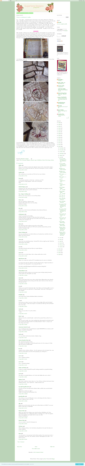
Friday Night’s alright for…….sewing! (62, 188)
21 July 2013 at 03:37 (23, 313)
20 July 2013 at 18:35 (23, 205)
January (61, 246)
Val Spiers (21, 426)
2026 (59, 122)
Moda (43, 160)
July (60, 157)
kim (19, 348)
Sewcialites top (61, 83)
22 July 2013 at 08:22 (23, 401)
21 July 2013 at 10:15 (23, 337)
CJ (19, 300)
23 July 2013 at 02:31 (23, 423)
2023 (59, 128)
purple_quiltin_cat (61, 82)
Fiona (20, 178)
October (61, 151)
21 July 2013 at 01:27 (23, 292)
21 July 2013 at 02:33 (23, 306)
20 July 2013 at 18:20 (23, 197)
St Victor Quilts (61, 85)
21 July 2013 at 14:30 (23, 359)
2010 (59, 252)
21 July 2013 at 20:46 (23, 384)
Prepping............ (60, 80)
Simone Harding (22, 232)
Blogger (53, 458)
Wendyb (59, 22)
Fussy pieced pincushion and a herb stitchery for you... (62, 99)
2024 (59, 126)
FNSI (20, 160)
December (61, 148)
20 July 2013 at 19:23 (23, 229)
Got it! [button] (79, 464)
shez (19, 208)
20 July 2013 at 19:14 (23, 221)
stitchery (52, 160)
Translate (66, 30)
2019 (59, 135)
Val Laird (60, 105)
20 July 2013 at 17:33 (23, 184)
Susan (20, 239)
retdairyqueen (21, 214)
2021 (59, 131)
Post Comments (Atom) (38, 452)
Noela (20, 334)
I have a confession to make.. (62, 180)
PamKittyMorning (61, 102)
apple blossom (21, 258)
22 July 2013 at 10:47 (23, 408)
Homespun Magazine (26, 160)
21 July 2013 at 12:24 (23, 346)
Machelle (20, 294)
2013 (59, 146)
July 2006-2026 (61, 103)
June (60, 237)
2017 (59, 139)
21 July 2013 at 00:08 (23, 275)
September (61, 153)
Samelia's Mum (61, 114)
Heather (20, 172)
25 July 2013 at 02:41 (23, 439)
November (61, 149)
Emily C (20, 316)
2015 (59, 142)
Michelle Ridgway (22, 186)
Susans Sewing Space (62, 93)
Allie (19, 403)
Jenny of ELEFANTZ (62, 97)
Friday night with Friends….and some (62, 215)
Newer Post (19, 446)
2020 (59, 133)
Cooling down (60, 86)
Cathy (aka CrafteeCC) (23, 327)
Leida (20, 309)
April (60, 241)
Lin (19, 286)
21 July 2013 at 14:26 (23, 353)
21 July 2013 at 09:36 (23, 331)
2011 (59, 250)
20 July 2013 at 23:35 (23, 268)
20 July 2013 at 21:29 (23, 256)
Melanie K (21, 379)
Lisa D (20, 355)
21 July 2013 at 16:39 (23, 371)
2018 (59, 137)
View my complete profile (62, 24)
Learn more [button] (32, 464)
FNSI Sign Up (62, 195)
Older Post (52, 446)
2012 (59, 249)
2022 (59, 130)
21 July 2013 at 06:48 (23, 324)
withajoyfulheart (22, 270)
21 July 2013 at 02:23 (23, 298)
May (60, 239)
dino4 (45, 458)
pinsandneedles (22, 396)
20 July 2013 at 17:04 (23, 175)
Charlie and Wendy (22, 367)
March (60, 243)
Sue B (20, 373)
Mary (20, 433)
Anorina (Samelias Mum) (23, 340)
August (61, 155)
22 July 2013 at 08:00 (23, 393)
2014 (59, 144)
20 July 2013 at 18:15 (23, 191)
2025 (59, 124)
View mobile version (36, 448)
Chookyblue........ (61, 79)
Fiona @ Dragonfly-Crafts (24, 386)
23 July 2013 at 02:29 (23, 417)
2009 (59, 254)
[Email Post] (31, 158)
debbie (20, 165)
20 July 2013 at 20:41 (23, 250)
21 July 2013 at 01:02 (23, 283)
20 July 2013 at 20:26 (23, 244)
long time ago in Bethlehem (36, 160)
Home (36, 446)
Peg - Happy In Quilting (23, 194)
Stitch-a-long (47, 160)
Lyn (19, 246)
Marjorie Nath (21, 410)
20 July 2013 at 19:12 (23, 211)
